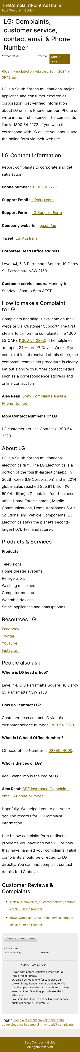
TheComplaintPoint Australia (31, 5)
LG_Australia (27, 238)
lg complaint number (38, 1024)
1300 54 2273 (44, 187)
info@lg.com (42, 199)
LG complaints (63, 1024)
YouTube (9, 643)
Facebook (10, 629)
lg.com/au (47, 225)
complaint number (48, 1020)
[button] (74, 8)
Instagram (11, 650)
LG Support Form (47, 212)
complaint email (24, 1020)
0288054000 (60, 750)
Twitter (8, 636)
